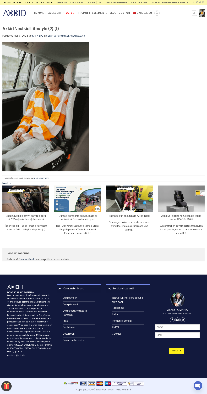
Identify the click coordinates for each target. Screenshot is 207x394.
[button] (157, 13)
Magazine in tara (139, 2)
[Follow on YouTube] (182, 319)
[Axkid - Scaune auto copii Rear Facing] (15, 13)
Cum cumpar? (77, 2)
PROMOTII (84, 13)
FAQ (100, 2)
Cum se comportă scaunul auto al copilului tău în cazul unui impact (78, 217)
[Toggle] (60, 288)
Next (6, 183)
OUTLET (71, 13)
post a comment (41, 178)
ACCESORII (54, 13)
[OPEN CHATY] (198, 385)
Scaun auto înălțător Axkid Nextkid (65, 35)
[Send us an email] (203, 2)
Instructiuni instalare (116, 2)
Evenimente (99, 13)
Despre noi (61, 2)
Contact (124, 13)
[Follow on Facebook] (194, 2)
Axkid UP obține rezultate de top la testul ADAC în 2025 (181, 217)
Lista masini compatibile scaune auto (169, 2)
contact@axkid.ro (16, 355)
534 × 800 (37, 35)
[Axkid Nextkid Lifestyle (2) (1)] (45, 106)
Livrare (91, 2)
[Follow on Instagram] (197, 2)
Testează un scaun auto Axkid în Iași (129, 215)
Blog (112, 13)
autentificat (27, 259)
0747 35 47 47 (14, 352)
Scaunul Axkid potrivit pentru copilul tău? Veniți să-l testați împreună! (26, 217)
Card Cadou (144, 13)
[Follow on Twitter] (200, 2)
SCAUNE (39, 13)
